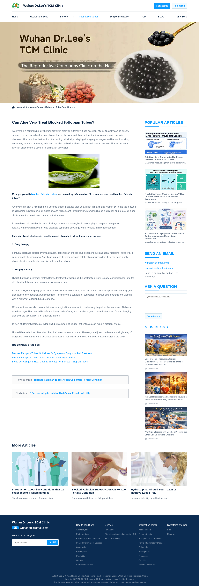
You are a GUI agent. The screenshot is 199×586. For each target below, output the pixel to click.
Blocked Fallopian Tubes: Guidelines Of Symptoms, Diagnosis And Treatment (52, 353)
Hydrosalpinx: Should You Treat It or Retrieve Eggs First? (153, 491)
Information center (88, 16)
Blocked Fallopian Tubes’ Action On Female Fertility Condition (44, 357)
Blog (169, 530)
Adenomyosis (82, 530)
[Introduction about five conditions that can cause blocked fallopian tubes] (40, 469)
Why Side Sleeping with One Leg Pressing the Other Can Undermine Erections (166, 433)
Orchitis (79, 560)
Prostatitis (80, 556)
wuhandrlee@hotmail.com (159, 268)
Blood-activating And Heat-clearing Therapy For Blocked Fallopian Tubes (50, 361)
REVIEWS (181, 16)
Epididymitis (81, 551)
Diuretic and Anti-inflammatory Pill (120, 534)
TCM (143, 16)
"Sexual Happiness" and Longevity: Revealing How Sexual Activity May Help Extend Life (166, 398)
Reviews (171, 534)
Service (64, 16)
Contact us (162, 6)
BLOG (161, 16)
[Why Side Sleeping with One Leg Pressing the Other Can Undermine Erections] (166, 418)
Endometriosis (82, 534)
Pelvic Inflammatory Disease (89, 543)
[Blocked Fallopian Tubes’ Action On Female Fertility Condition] (99, 469)
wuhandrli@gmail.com (157, 262)
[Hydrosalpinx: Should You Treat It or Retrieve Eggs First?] (159, 469)
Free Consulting (112, 538)
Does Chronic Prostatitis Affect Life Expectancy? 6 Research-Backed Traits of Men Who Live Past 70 (164, 362)
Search (181, 6)
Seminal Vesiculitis (84, 564)
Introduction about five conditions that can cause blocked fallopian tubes (38, 491)
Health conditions (39, 16)
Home (15, 16)
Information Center (33, 107)
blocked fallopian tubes (44, 194)
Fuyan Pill (109, 530)
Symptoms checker (119, 16)
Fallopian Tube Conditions (59, 107)
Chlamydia (81, 547)
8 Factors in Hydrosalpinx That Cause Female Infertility (60, 393)
